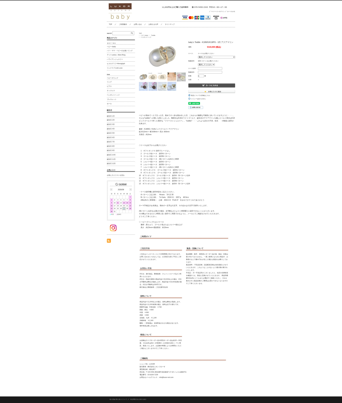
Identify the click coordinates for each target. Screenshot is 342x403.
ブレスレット (111, 99)
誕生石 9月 (111, 150)
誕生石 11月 (111, 159)
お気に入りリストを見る (116, 175)
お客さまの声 (153, 24)
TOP (110, 24)
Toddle (153, 35)
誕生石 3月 (111, 124)
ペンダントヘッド (146, 37)
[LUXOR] (120, 19)
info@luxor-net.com (166, 377)
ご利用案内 (123, 24)
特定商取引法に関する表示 (138, 399)
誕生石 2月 (111, 120)
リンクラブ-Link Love (115, 68)
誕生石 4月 (111, 129)
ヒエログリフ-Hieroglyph (116, 64)
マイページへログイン (218, 11)
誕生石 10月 (111, 155)
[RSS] (109, 241)
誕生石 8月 (111, 146)
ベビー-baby (144, 35)
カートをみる (231, 11)
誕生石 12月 (111, 163)
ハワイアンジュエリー (115, 59)
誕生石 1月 (111, 116)
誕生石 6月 (111, 137)
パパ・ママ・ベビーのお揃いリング (120, 51)
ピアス (109, 86)
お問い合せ (138, 24)
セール (109, 104)
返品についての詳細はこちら (200, 95)
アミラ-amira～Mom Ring (116, 55)
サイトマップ (170, 24)
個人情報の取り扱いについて (118, 399)
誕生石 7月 (111, 142)
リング (109, 82)
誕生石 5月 (111, 133)
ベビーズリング (112, 78)
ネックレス (111, 90)
